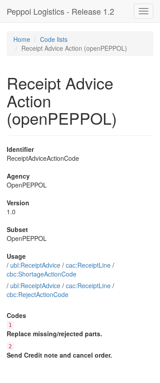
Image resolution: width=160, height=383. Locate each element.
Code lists (54, 39)
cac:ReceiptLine (88, 265)
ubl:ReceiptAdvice (35, 265)
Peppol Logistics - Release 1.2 (60, 11)
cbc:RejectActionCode (37, 294)
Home (21, 39)
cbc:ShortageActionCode (41, 273)
